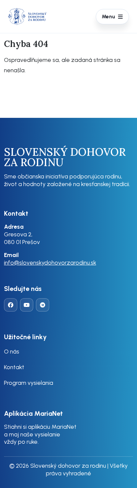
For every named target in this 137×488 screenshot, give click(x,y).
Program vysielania (28, 382)
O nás (11, 351)
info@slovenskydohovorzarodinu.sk (50, 262)
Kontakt (14, 367)
